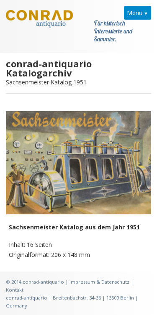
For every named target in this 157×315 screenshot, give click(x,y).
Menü (134, 13)
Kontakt (14, 290)
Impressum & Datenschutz (99, 282)
